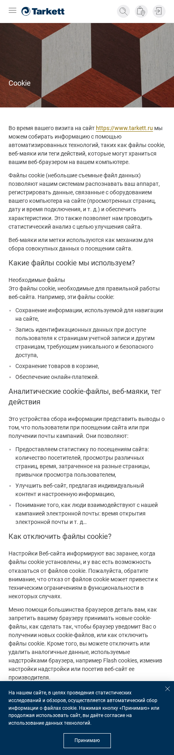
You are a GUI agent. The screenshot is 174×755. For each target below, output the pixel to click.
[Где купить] (141, 11)
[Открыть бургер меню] (12, 11)
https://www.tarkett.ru (124, 128)
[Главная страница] (42, 11)
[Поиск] (123, 11)
